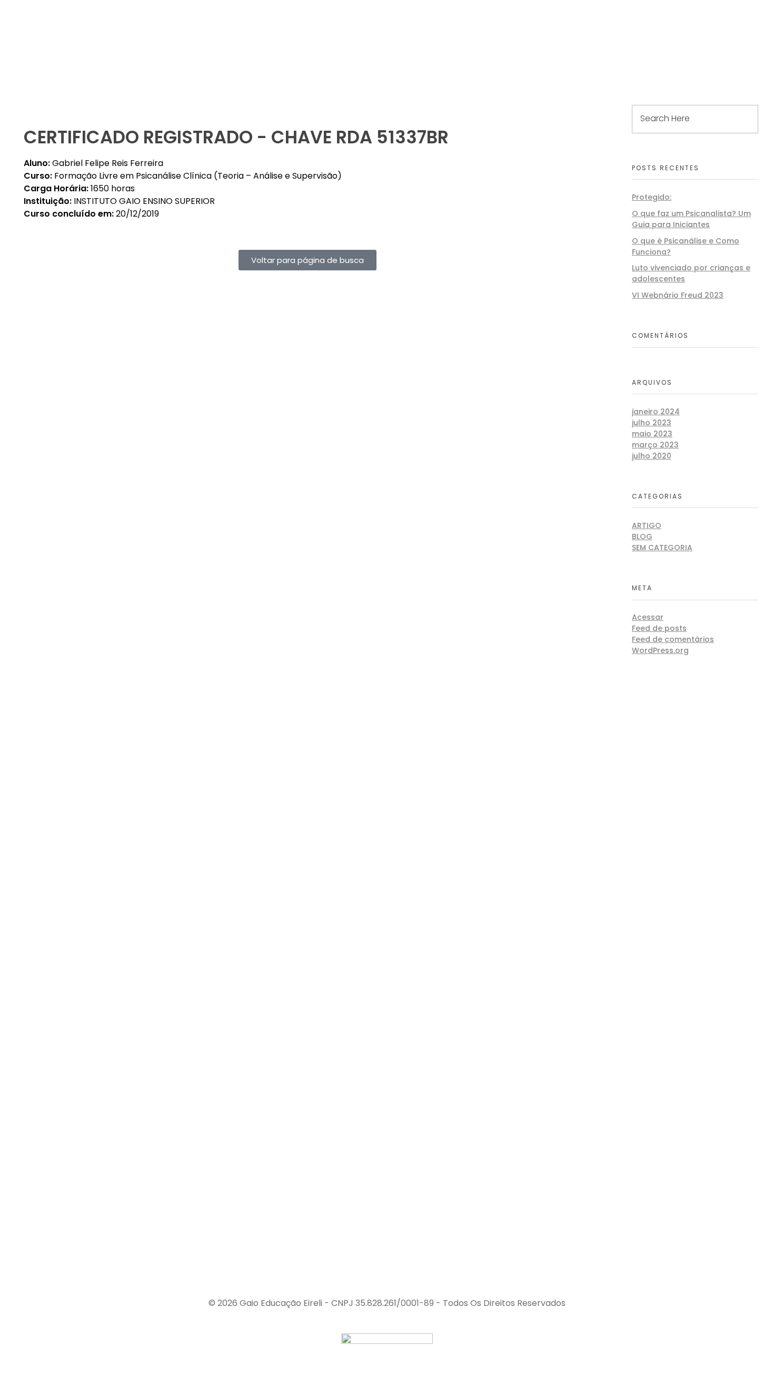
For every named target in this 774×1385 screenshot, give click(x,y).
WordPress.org (660, 650)
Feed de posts (659, 628)
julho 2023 (651, 422)
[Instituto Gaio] (84, 33)
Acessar (647, 617)
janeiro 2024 (656, 411)
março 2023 (655, 445)
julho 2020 (651, 456)
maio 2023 (652, 433)
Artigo (646, 525)
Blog (642, 536)
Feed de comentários (673, 639)
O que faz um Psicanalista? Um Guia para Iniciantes (691, 219)
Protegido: (651, 197)
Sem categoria (662, 547)
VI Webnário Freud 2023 (677, 295)
